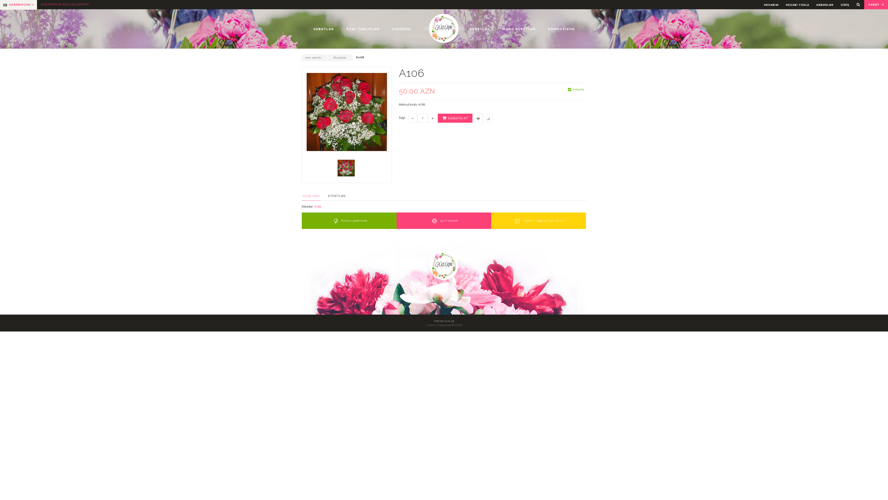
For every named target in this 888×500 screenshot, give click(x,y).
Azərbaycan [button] (19, 4)
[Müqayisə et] (487, 118)
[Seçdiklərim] (478, 118)
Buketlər (340, 57)
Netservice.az (444, 321)
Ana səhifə (313, 57)
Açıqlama (311, 196)
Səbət (876, 4)
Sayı (402, 117)
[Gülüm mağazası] (443, 28)
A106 (317, 206)
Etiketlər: (337, 196)
